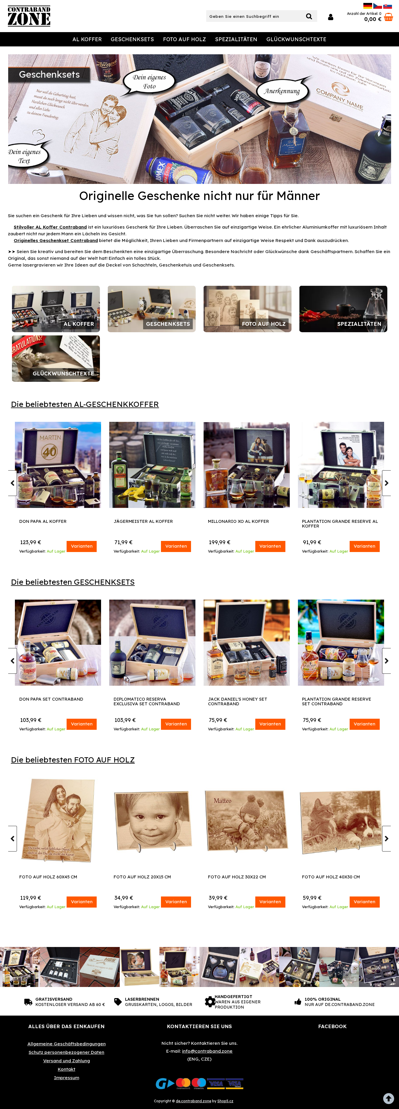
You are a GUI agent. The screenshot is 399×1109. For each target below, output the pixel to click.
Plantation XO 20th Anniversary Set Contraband (56, 701)
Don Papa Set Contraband (146, 699)
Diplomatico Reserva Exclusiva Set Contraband (241, 701)
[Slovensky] (387, 7)
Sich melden (330, 17)
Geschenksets (132, 39)
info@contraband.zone (207, 1051)
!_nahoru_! (390, 1100)
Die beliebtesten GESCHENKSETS (73, 582)
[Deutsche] (367, 7)
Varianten (82, 546)
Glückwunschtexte (296, 39)
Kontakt (66, 1069)
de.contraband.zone (193, 1101)
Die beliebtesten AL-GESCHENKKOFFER (85, 404)
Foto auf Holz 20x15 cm (234, 877)
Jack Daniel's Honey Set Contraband (331, 701)
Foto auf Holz (184, 39)
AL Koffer (87, 39)
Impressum (66, 1077)
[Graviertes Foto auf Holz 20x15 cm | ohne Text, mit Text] (245, 820)
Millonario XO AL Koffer (332, 521)
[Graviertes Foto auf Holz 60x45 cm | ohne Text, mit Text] (150, 820)
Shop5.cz (225, 1101)
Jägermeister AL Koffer (237, 521)
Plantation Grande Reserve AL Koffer (57, 524)
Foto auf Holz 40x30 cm (46, 877)
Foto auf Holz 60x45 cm (141, 877)
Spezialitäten (236, 39)
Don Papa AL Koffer (137, 521)
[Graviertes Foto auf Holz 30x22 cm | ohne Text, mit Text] (339, 820)
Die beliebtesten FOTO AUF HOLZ (73, 760)
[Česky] (377, 7)
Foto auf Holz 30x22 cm (329, 877)
